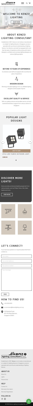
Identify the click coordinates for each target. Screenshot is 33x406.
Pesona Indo (4, 379)
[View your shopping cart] (30, 3)
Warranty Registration (7, 391)
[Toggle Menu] (22, 3)
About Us (3, 374)
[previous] (3, 141)
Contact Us (4, 386)
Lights (2, 377)
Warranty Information (7, 389)
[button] (28, 401)
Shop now (16, 22)
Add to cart (16, 151)
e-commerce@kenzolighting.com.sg (14, 307)
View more (7, 194)
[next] (30, 141)
